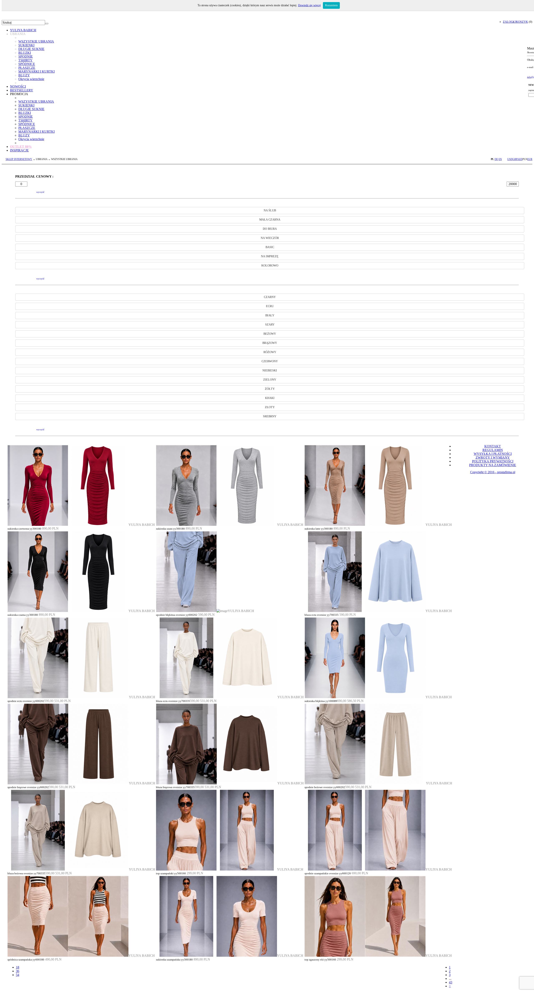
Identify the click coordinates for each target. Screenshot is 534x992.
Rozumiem (331, 5)
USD (510, 159)
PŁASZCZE (26, 67)
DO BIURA (270, 228)
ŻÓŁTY (270, 388)
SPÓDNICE (26, 64)
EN (500, 159)
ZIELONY (269, 379)
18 (17, 967)
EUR (529, 159)
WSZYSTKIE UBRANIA (36, 41)
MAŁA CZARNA (269, 219)
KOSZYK (522, 21)
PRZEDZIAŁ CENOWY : (34, 176)
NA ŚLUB (270, 210)
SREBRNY (269, 416)
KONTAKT (492, 446)
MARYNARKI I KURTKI (36, 71)
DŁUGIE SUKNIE (31, 49)
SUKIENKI (26, 45)
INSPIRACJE (19, 150)
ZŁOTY (270, 407)
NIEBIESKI (269, 370)
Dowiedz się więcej (309, 5)
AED (520, 159)
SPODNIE (25, 56)
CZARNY (270, 297)
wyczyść (40, 192)
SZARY (270, 324)
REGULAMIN (492, 450)
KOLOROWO (269, 265)
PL (492, 159)
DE (496, 159)
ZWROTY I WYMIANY (493, 457)
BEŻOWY (269, 333)
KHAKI (270, 398)
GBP (515, 159)
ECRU (270, 306)
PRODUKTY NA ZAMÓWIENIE (492, 465)
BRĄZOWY (269, 343)
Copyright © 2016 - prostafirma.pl (492, 472)
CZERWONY (270, 361)
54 (17, 975)
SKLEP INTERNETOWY (19, 159)
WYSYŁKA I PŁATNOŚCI (493, 454)
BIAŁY (269, 315)
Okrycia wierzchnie (31, 79)
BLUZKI (24, 52)
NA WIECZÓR (270, 238)
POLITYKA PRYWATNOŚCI (492, 461)
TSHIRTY (25, 60)
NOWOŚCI (18, 86)
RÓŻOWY (269, 352)
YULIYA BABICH (23, 30)
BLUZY (24, 75)
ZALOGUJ (509, 21)
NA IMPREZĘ (269, 256)
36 (17, 971)
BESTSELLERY (21, 90)
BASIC (270, 247)
